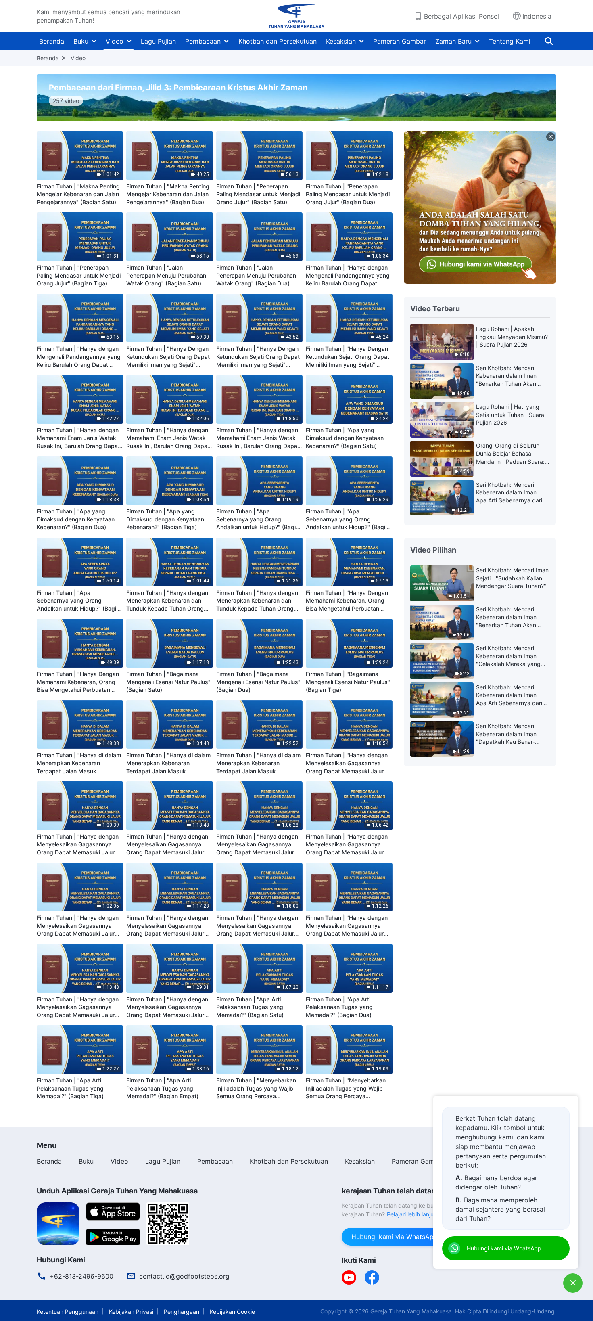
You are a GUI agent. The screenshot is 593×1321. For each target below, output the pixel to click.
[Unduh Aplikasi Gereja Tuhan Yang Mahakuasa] (58, 1223)
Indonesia (536, 16)
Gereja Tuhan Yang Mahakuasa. (411, 1311)
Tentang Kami (509, 41)
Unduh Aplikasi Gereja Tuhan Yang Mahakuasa (117, 1191)
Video (114, 41)
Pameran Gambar (399, 41)
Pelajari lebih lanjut (411, 1214)
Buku (80, 41)
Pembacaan (203, 41)
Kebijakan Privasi (131, 1311)
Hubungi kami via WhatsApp (394, 1237)
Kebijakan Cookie (232, 1311)
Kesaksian (341, 41)
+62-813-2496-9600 (81, 1276)
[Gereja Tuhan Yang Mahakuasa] (296, 16)
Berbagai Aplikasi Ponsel (461, 16)
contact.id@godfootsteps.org (184, 1276)
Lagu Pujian (158, 41)
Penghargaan (181, 1311)
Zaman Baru (453, 41)
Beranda (51, 41)
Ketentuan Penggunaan (67, 1311)
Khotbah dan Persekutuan (277, 41)
